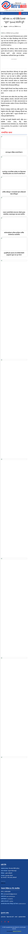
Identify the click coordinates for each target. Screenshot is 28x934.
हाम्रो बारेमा (3, 917)
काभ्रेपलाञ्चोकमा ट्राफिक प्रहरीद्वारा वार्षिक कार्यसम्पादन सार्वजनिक (14, 234)
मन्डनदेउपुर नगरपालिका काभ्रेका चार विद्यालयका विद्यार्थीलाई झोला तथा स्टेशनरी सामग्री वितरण (14, 173)
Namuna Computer (17, 931)
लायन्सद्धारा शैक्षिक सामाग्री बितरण (14, 152)
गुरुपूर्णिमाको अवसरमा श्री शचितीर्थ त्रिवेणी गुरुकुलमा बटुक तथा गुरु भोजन (14, 254)
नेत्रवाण (5, 27)
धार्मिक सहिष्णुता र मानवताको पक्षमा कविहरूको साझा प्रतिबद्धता (14, 193)
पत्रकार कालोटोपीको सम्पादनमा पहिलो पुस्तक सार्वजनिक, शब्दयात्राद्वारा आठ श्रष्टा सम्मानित (14, 213)
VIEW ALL (3, 883)
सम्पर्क (16, 917)
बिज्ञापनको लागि (10, 917)
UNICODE (25, 13)
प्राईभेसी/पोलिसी (21, 917)
